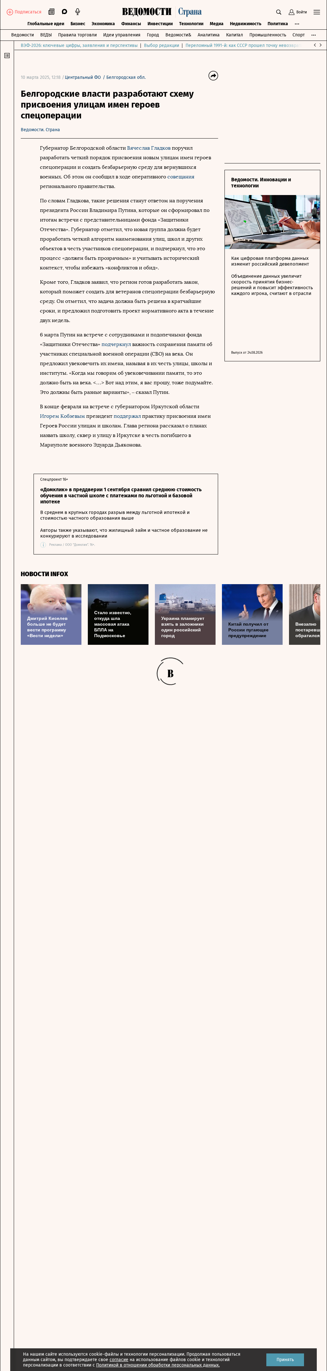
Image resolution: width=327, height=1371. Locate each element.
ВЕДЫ (46, 35)
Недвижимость (245, 23)
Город (153, 35)
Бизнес (78, 23)
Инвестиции (160, 23)
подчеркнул (116, 344)
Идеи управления (122, 35)
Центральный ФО (83, 77)
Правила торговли (77, 35)
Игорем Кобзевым (62, 416)
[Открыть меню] (316, 12)
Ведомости (22, 35)
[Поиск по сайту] (279, 12)
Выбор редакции (161, 45)
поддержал (128, 416)
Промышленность (267, 35)
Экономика (103, 23)
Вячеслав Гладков (149, 148)
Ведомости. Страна (40, 129)
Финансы (131, 23)
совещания (180, 177)
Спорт (299, 35)
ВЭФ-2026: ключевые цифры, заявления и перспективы (79, 45)
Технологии (191, 23)
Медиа (217, 23)
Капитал (234, 35)
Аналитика (209, 35)
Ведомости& (178, 35)
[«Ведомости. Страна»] (163, 12)
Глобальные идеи (45, 23)
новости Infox (44, 574)
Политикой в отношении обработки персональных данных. (158, 1365)
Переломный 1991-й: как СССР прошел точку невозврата (244, 45)
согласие (119, 1359)
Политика (278, 23)
